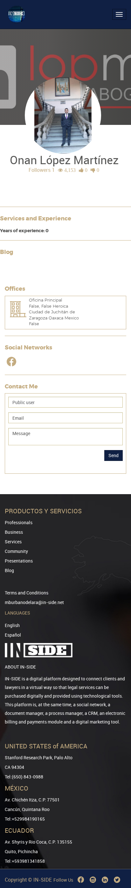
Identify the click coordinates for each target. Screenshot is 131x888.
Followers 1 (42, 169)
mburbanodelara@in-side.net (34, 602)
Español (13, 635)
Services (13, 542)
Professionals (18, 522)
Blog (9, 570)
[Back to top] (117, 850)
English (12, 625)
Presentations (19, 561)
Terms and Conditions (26, 593)
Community (16, 551)
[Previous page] (117, 860)
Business (14, 532)
